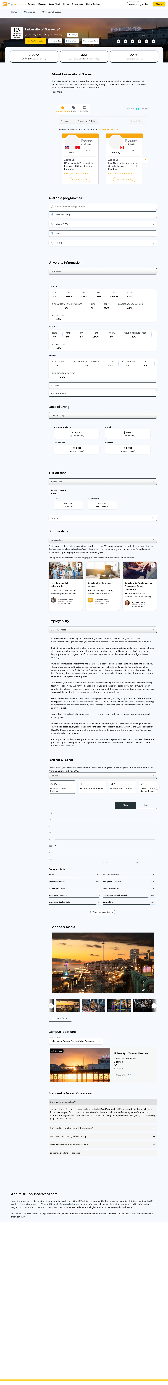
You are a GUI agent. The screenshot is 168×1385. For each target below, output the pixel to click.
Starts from (68, 503)
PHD (60, 243)
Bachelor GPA (59, 362)
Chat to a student (90, 41)
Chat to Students (93, 4)
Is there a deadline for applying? (65, 1153)
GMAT (84, 293)
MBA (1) (59, 233)
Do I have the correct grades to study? (69, 1136)
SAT (114, 293)
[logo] (14, 4)
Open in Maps (122, 1075)
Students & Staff (59, 393)
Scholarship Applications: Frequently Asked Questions (138, 586)
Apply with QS (134, 4)
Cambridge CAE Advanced (130, 304)
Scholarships (77, 4)
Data (146, 805)
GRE (68, 293)
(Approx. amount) (77, 435)
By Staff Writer (101, 599)
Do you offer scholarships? (63, 1102)
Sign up (159, 4)
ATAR (129, 293)
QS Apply (51, 1207)
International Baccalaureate (67, 304)
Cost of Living (57, 415)
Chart (125, 805)
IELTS (93, 304)
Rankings (31, 4)
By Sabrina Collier (65, 599)
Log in (147, 4)
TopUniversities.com (20, 1201)
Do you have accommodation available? (69, 1144)
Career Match (54, 4)
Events (66, 4)
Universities (29, 12)
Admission (56, 271)
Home (14, 12)
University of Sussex (40, 29)
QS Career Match (19, 1213)
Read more (57, 92)
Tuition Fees (56, 481)
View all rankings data (101, 912)
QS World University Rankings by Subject (60, 1204)
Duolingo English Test (135, 333)
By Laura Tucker (138, 602)
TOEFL (106, 304)
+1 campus (72, 35)
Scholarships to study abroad (99, 584)
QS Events (37, 1207)
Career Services (58, 630)
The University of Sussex (63, 81)
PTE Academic (58, 315)
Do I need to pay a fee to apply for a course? (71, 1128)
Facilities (55, 385)
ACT (99, 293)
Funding (54, 518)
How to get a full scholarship (59, 584)
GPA (54, 293)
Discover (42, 4)
